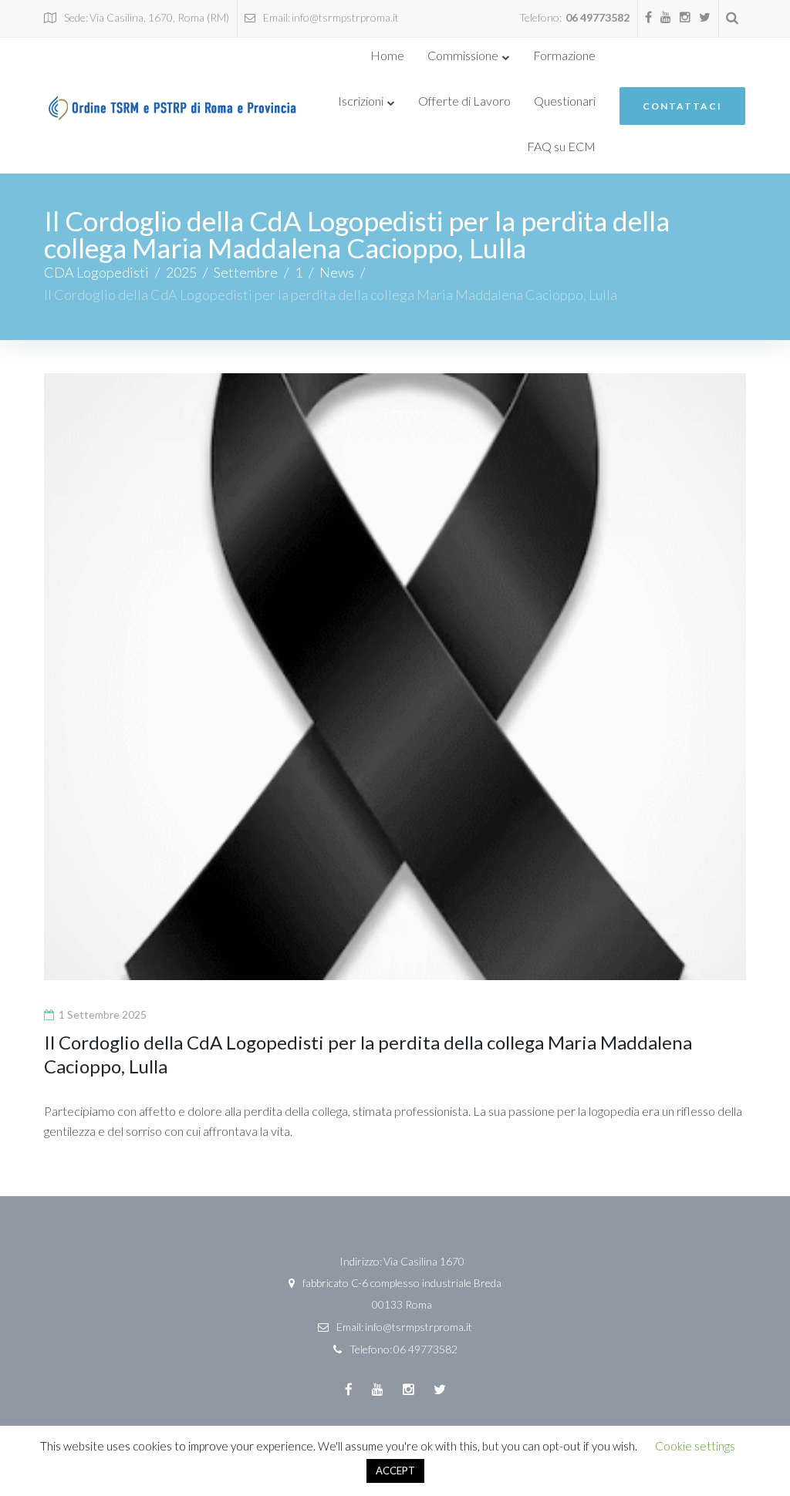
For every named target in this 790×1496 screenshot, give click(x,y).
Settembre (246, 272)
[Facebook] (648, 17)
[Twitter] (705, 17)
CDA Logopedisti (96, 272)
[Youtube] (665, 17)
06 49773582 (597, 17)
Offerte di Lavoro (464, 100)
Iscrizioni (360, 100)
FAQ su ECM (561, 146)
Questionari (565, 100)
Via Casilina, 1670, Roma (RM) (159, 17)
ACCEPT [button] (395, 1470)
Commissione (462, 55)
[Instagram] (685, 17)
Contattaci (682, 106)
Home (387, 55)
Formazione (564, 55)
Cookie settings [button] (695, 1446)
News (336, 272)
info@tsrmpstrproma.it (345, 17)
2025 (181, 272)
